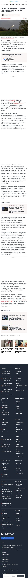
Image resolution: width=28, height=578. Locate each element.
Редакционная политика (8, 547)
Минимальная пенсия (7, 524)
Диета (17, 427)
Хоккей (17, 408)
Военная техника (6, 476)
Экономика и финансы (4, 399)
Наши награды (5, 554)
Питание (18, 424)
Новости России (6, 444)
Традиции (18, 490)
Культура (18, 448)
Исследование (19, 431)
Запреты (18, 492)
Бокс (17, 403)
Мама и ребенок (20, 422)
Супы (17, 518)
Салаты (18, 523)
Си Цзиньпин (5, 489)
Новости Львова (6, 380)
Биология (4, 427)
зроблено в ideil (4, 573)
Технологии (5, 422)
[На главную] (14, 1)
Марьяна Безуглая (6, 503)
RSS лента (4, 566)
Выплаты (18, 376)
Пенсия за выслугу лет (7, 527)
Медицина (18, 380)
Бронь (17, 466)
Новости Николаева (7, 394)
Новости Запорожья (7, 383)
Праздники (18, 481)
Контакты (4, 557)
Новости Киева (6, 371)
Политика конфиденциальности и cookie (12, 545)
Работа (17, 373)
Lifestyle (17, 436)
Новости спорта (19, 398)
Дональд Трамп (6, 486)
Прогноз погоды (20, 390)
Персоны (3, 481)
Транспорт (4, 405)
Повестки (18, 463)
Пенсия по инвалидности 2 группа (6, 517)
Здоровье (17, 419)
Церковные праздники (19, 485)
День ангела (19, 495)
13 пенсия (4, 513)
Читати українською (5, 18)
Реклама (4, 552)
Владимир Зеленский (7, 484)
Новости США (5, 441)
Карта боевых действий (5, 464)
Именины (18, 497)
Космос (4, 424)
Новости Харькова (6, 373)
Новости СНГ (5, 446)
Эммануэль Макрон (7, 491)
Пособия (18, 387)
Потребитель (19, 441)
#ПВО (9, 335)
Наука (2, 419)
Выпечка (18, 513)
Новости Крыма (6, 391)
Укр (26, 1)
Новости (3, 368)
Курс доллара (5, 412)
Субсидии (18, 378)
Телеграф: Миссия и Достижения (10, 564)
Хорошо (21, 576)
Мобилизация (18, 460)
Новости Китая (6, 448)
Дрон (3, 429)
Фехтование (19, 413)
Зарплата (18, 371)
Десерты (18, 520)
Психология (19, 429)
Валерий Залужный (7, 493)
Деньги (4, 402)
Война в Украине (5, 460)
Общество (17, 368)
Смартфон (4, 431)
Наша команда (5, 559)
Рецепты (17, 510)
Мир (2, 436)
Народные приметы (21, 488)
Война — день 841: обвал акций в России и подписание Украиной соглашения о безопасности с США (17, 210)
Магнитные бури (20, 453)
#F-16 (18, 335)
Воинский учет (19, 473)
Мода (17, 444)
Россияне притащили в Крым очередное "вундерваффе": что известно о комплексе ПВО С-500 (17, 328)
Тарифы (4, 410)
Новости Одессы (6, 378)
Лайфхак (18, 451)
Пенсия (3, 510)
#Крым (6, 335)
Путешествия (19, 446)
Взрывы (4, 467)
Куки (13, 576)
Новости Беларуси (6, 451)
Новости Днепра (6, 376)
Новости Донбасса (7, 389)
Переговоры (5, 469)
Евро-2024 (18, 411)
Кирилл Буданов (6, 496)
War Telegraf (12, 205)
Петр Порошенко (6, 498)
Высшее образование (21, 385)
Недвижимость (6, 407)
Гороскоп (18, 439)
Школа (17, 383)
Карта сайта (5, 561)
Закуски (18, 525)
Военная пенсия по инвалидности (7, 521)
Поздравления (19, 456)
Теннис (17, 406)
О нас (3, 542)
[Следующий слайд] (26, 4)
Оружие (4, 472)
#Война (14, 335)
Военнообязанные (20, 470)
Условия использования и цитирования (12, 549)
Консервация (19, 515)
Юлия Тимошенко (6, 501)
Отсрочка (18, 468)
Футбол (18, 401)
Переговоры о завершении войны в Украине (14, 4)
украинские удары (18, 103)
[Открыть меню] (2, 1)
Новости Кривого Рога (6, 386)
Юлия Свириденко (6, 505)
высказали (12, 100)
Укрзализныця (5, 414)
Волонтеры (5, 474)
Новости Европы (6, 439)
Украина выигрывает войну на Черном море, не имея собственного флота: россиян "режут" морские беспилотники (17, 318)
